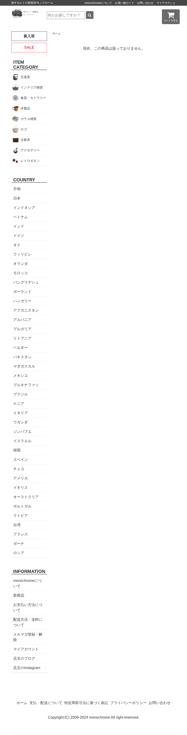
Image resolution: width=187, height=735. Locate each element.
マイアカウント (166, 3)
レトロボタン (30, 160)
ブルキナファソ (26, 385)
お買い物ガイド (124, 3)
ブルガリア (22, 329)
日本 (17, 198)
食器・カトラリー (33, 98)
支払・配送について (45, 703)
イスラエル (22, 441)
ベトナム (20, 217)
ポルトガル (22, 506)
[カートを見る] (171, 16)
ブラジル (20, 394)
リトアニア (22, 338)
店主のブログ (24, 658)
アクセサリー (30, 150)
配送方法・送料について (27, 622)
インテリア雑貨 (32, 87)
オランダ (20, 264)
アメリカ (20, 478)
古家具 (25, 140)
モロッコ (20, 273)
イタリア (20, 413)
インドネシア (24, 208)
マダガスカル (24, 366)
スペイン (20, 459)
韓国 (17, 450)
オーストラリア (26, 497)
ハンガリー (22, 301)
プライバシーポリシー (128, 703)
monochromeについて (98, 3)
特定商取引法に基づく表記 (86, 703)
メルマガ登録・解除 (27, 637)
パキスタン (22, 357)
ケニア (18, 404)
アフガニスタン (26, 310)
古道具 (25, 77)
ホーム (56, 33)
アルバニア (22, 320)
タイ (17, 245)
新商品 (18, 595)
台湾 (17, 525)
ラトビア (20, 515)
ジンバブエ (22, 431)
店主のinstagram (26, 668)
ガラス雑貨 (28, 119)
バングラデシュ (26, 282)
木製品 (25, 108)
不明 (17, 189)
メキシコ (20, 376)
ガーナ (18, 543)
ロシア (18, 553)
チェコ (18, 469)
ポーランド (22, 292)
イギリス (20, 487)
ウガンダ (20, 422)
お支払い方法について (27, 607)
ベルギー (20, 348)
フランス (20, 534)
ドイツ (18, 236)
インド (18, 226)
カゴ (24, 129)
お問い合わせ (145, 3)
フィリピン (22, 254)
